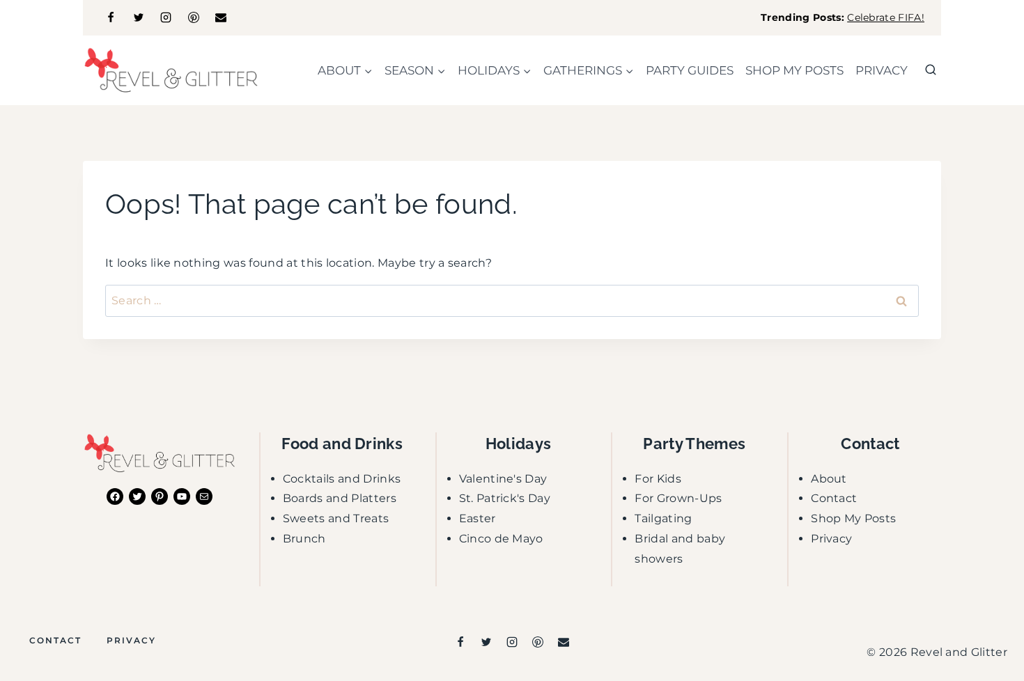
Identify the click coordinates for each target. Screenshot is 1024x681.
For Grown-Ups (678, 498)
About (829, 478)
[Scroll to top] (991, 627)
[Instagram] (166, 17)
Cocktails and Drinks (342, 478)
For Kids (658, 478)
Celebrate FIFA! (885, 17)
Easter (477, 518)
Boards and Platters (339, 498)
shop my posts (794, 70)
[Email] (221, 17)
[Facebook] (111, 17)
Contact (834, 498)
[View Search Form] (930, 70)
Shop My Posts (853, 518)
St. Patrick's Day (504, 498)
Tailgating (663, 518)
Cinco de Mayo (501, 538)
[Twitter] (138, 17)
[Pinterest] (194, 17)
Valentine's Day (503, 478)
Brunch (304, 538)
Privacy (881, 70)
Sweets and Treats (336, 518)
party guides (690, 70)
